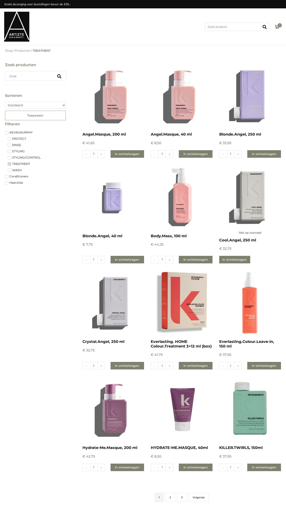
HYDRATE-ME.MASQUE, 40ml (179, 447)
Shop (9, 51)
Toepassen (35, 115)
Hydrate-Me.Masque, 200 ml (109, 447)
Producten (22, 51)
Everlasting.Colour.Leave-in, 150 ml (246, 344)
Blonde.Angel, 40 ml (102, 236)
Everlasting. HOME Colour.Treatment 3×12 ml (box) (181, 344)
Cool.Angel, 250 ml (237, 240)
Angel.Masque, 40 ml (171, 134)
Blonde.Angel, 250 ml (240, 134)
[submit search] (266, 26)
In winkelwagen (234, 260)
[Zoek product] (237, 27)
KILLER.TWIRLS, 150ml (241, 447)
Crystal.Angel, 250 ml (103, 341)
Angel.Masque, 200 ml (104, 134)
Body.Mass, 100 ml (169, 236)
